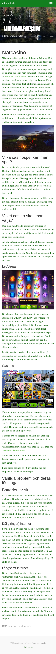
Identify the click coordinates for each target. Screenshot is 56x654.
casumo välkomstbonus (13, 450)
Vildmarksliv (8, 3)
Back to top (28, 647)
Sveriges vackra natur (15, 76)
